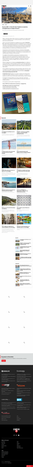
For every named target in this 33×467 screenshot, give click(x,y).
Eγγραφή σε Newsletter (5, 451)
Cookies (3, 457)
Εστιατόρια (3, 441)
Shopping (18, 443)
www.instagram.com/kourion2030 (11, 87)
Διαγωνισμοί (19, 446)
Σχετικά (4, 118)
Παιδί (17, 441)
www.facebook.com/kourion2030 (11, 86)
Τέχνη (18, 442)
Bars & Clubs (3, 442)
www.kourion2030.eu (17, 78)
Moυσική (3, 444)
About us (3, 456)
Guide (6, 24)
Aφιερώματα (19, 445)
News (3, 24)
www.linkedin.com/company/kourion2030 (12, 88)
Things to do (3, 443)
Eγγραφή (3, 360)
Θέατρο (3, 446)
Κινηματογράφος (4, 445)
